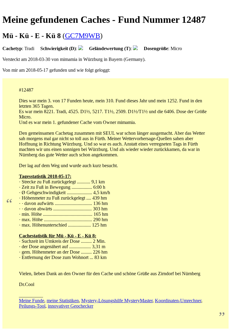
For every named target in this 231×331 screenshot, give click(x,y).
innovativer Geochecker (70, 305)
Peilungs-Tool (32, 305)
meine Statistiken (63, 300)
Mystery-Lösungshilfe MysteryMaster (116, 300)
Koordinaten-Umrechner (178, 300)
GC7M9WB (82, 36)
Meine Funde (31, 300)
